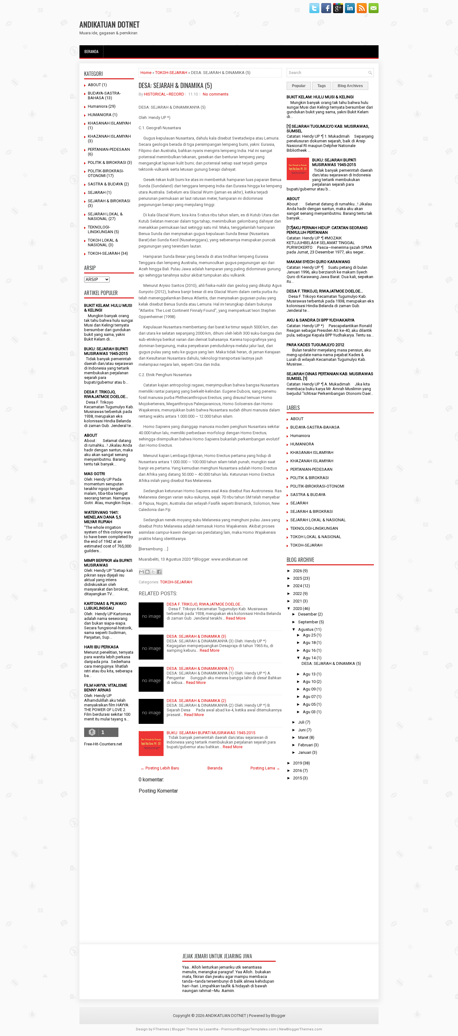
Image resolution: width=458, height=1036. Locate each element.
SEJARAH (97, 192)
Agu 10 (309, 681)
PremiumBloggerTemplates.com (248, 1029)
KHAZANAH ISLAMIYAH (109, 136)
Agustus (305, 629)
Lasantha (211, 1029)
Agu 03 (309, 711)
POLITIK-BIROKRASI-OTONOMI (317, 486)
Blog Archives (350, 86)
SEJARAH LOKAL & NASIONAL (105, 216)
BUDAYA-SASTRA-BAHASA (315, 427)
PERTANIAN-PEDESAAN (109, 149)
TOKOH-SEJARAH (104, 253)
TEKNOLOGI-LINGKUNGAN (100, 229)
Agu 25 (309, 635)
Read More (236, 618)
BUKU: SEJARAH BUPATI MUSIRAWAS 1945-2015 (106, 351)
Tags (321, 86)
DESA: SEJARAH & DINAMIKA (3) (196, 636)
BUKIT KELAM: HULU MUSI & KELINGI (320, 97)
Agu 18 (309, 642)
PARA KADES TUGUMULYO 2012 (315, 344)
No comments (215, 94)
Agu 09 (309, 689)
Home (146, 72)
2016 (297, 770)
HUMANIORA (100, 114)
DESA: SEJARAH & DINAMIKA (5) (175, 85)
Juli (301, 722)
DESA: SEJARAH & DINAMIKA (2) (196, 700)
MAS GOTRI (94, 473)
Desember (307, 614)
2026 (297, 570)
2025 (297, 578)
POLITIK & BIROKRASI (107, 162)
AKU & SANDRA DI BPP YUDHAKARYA (321, 320)
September (308, 622)
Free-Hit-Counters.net (103, 744)
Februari (305, 745)
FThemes (161, 1029)
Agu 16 (309, 650)
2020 (297, 608)
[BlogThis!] (147, 572)
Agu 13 (309, 674)
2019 (297, 763)
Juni (302, 730)
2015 (297, 778)
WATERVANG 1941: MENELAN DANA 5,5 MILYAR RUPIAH (102, 517)
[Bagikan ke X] (153, 572)
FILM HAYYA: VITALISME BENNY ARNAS (105, 687)
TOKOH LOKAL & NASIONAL (103, 242)
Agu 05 (309, 704)
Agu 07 (309, 696)
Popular (299, 86)
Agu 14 (309, 657)
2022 (297, 593)
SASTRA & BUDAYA (105, 184)
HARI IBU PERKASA (101, 647)
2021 (297, 601)
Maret (303, 737)
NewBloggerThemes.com (300, 1029)
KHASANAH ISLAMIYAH (109, 123)
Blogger (278, 1015)
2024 (297, 585)
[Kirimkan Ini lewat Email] (141, 572)
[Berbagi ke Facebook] (159, 572)
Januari (304, 752)
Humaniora (97, 106)
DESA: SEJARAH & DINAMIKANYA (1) (200, 668)
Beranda (91, 51)
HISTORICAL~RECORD (164, 94)
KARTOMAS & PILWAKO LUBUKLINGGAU (105, 606)
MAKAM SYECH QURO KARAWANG (318, 261)
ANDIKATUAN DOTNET (109, 24)
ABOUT (94, 84)
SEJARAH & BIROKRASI (109, 201)
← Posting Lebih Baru (160, 768)
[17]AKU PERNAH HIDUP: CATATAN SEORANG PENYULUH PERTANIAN (327, 230)
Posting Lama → (265, 768)
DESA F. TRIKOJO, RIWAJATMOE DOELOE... (106, 394)
